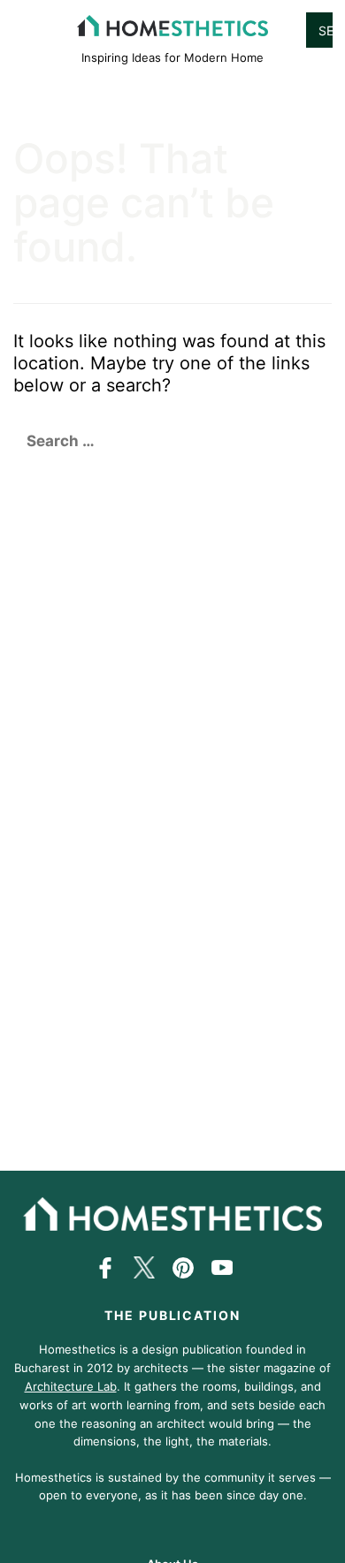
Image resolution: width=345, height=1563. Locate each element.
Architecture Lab (71, 1386)
